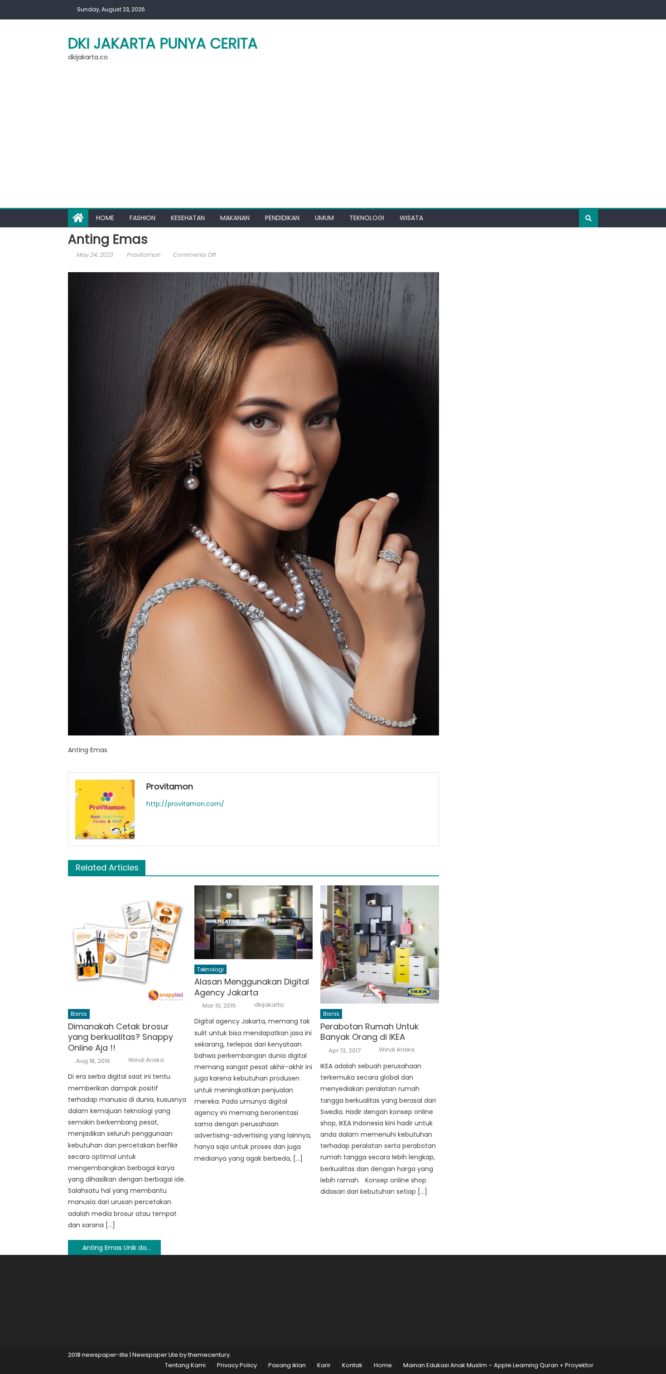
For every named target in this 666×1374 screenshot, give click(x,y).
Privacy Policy (237, 1365)
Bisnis (79, 1014)
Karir (324, 1365)
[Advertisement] (333, 140)
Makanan (235, 217)
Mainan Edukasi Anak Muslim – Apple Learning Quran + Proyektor (498, 1365)
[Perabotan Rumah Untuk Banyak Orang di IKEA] (379, 944)
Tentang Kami (185, 1365)
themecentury (209, 1354)
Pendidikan (282, 217)
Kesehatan (188, 217)
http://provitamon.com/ (185, 803)
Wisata (411, 217)
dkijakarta (269, 1005)
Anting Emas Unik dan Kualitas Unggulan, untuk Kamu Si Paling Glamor (121, 1247)
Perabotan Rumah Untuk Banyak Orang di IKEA (369, 1032)
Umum (324, 217)
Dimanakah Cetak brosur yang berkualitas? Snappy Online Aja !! (120, 1037)
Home (105, 217)
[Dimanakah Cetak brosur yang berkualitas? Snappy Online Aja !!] (127, 944)
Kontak (352, 1365)
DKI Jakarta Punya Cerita (163, 43)
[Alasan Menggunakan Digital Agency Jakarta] (253, 922)
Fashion (142, 217)
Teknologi (366, 217)
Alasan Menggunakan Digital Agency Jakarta (251, 987)
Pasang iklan (287, 1365)
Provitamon (143, 254)
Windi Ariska (146, 1060)
